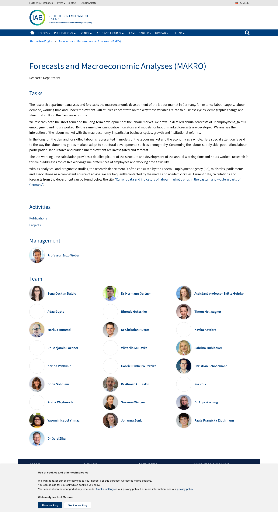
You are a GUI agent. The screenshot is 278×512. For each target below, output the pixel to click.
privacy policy (185, 488)
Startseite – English (32, 32)
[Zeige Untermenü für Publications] (74, 33)
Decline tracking (77, 505)
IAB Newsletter (89, 3)
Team (131, 33)
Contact (72, 3)
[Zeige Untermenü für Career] (150, 33)
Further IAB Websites (41, 3)
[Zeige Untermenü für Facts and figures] (122, 33)
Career (144, 33)
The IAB (177, 33)
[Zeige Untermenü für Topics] (49, 33)
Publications (63, 33)
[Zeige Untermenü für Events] (90, 33)
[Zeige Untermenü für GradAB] (167, 33)
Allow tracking (50, 505)
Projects (35, 225)
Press (60, 3)
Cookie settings (105, 488)
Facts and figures (108, 33)
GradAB (160, 33)
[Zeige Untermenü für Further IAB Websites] (54, 3)
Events (84, 33)
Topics (43, 33)
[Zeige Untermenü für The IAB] (183, 33)
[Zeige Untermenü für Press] (64, 3)
